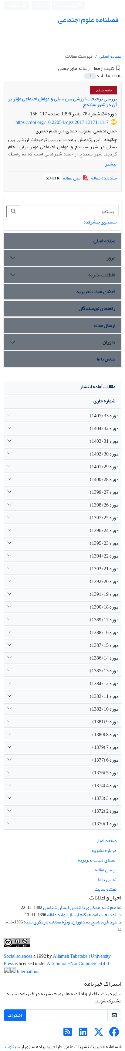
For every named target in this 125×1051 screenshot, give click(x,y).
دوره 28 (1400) (104, 479)
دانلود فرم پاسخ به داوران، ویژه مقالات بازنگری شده (72, 921)
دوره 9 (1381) (105, 721)
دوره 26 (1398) (104, 505)
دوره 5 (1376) (105, 772)
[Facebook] (114, 1034)
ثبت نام (41, 5)
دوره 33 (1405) (104, 415)
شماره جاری (104, 400)
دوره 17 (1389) (104, 619)
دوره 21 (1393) (104, 568)
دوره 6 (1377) (105, 760)
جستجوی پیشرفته (100, 222)
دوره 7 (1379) (105, 747)
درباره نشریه (104, 850)
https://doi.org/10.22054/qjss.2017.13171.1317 (62, 122)
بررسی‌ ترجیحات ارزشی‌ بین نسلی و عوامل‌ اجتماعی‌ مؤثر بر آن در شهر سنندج (62, 101)
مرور (110, 257)
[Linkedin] (83, 1034)
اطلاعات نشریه (101, 274)
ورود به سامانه (67, 5)
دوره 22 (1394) (104, 556)
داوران (109, 341)
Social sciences (18, 956)
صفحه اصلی (110, 56)
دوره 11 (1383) (104, 696)
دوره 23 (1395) (104, 543)
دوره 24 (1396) (104, 530)
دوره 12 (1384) (104, 683)
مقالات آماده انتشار (97, 386)
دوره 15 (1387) (104, 645)
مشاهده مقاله (104, 178)
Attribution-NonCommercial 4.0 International (62, 967)
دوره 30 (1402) (104, 454)
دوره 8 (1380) (105, 734)
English (14, 5)
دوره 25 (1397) (104, 517)
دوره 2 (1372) (105, 811)
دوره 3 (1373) (105, 798)
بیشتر (111, 164)
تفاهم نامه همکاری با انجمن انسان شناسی (82, 907)
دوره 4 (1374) (105, 785)
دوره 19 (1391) (104, 594)
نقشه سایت (106, 889)
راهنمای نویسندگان (97, 308)
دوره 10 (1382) (104, 709)
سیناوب (12, 1046)
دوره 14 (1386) (104, 658)
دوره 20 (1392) (104, 581)
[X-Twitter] (98, 1034)
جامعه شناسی (103, 90)
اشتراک (15, 1015)
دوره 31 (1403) (104, 441)
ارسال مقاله (104, 325)
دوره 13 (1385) (104, 670)
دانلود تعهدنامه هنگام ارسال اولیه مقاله (84, 914)
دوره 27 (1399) (104, 492)
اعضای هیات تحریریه (95, 291)
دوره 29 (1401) (104, 466)
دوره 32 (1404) (104, 428)
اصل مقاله (64, 178)
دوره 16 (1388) (104, 632)
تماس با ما (106, 358)
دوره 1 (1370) (105, 823)
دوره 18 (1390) (104, 607)
